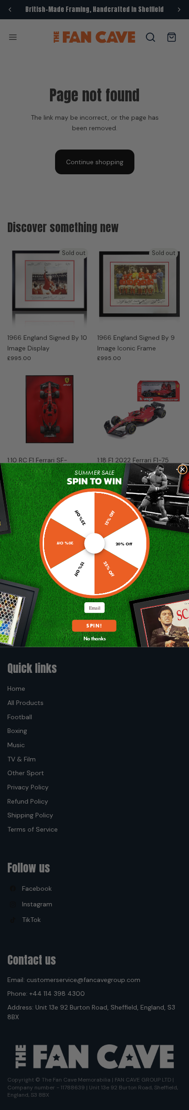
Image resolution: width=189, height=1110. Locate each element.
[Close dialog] (182, 469)
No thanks (94, 638)
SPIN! (94, 625)
